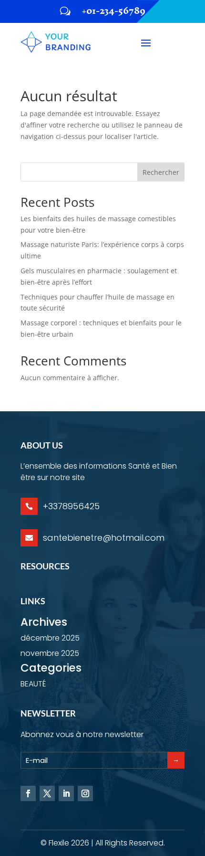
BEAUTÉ (33, 683)
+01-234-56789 (113, 11)
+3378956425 (71, 506)
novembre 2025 (49, 653)
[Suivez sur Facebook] (28, 793)
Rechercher (161, 172)
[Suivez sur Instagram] (85, 793)
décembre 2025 (50, 637)
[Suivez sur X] (47, 793)
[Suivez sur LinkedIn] (66, 793)
